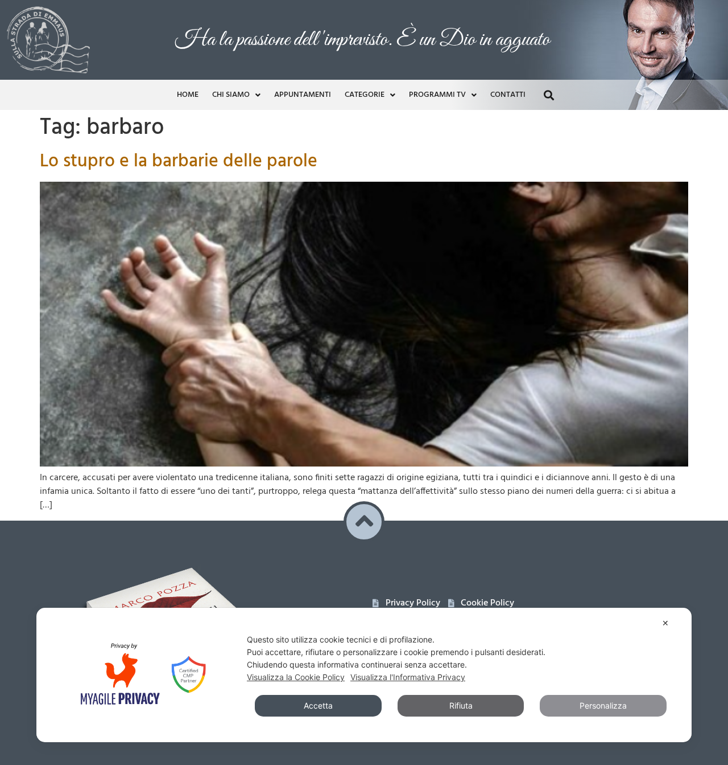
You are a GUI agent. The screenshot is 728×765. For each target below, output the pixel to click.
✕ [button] (665, 623)
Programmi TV (437, 94)
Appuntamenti (302, 94)
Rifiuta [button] (461, 705)
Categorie (364, 94)
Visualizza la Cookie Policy (296, 677)
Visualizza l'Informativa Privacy (407, 677)
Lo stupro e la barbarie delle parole (178, 161)
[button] (548, 94)
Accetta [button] (318, 705)
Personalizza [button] (603, 705)
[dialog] (364, 675)
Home (187, 94)
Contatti (508, 94)
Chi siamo (231, 94)
